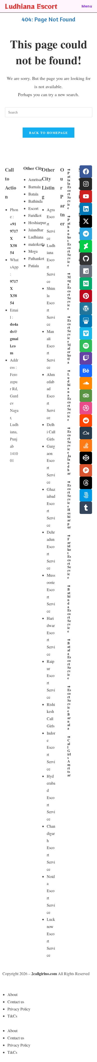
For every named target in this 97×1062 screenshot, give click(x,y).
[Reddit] (86, 420)
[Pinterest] (86, 296)
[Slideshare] (86, 321)
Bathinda (35, 201)
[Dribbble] (86, 408)
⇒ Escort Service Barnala (69, 707)
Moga (33, 251)
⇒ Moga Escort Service (69, 291)
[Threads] (86, 483)
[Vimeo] (86, 333)
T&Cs (12, 1015)
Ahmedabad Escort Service (51, 396)
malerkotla (36, 244)
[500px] (86, 495)
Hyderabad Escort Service (51, 797)
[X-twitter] (86, 221)
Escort (33, 208)
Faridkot (34, 215)
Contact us (15, 1001)
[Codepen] (86, 458)
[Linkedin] (86, 209)
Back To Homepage (48, 132)
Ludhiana (35, 237)
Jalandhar (35, 229)
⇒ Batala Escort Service (69, 659)
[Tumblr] (86, 507)
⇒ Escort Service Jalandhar (69, 450)
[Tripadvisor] (86, 395)
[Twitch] (86, 358)
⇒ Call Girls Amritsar (69, 756)
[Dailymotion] (86, 271)
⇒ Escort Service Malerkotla (69, 339)
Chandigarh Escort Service (51, 847)
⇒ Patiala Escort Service (69, 188)
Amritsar (35, 179)
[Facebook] (86, 171)
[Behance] (86, 371)
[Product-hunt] (86, 470)
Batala (33, 193)
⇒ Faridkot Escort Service (69, 556)
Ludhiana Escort (31, 6)
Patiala (33, 265)
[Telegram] (86, 234)
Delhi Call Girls (51, 431)
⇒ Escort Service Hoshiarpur (69, 504)
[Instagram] (86, 184)
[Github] (86, 258)
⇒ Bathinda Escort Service (69, 608)
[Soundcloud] (86, 383)
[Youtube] (86, 196)
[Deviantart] (86, 246)
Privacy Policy (18, 1008)
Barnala (34, 186)
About (12, 994)
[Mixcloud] (86, 433)
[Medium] (86, 283)
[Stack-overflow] (86, 445)
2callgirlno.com (44, 973)
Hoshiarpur (37, 222)
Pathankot (36, 258)
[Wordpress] (86, 308)
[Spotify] (86, 346)
